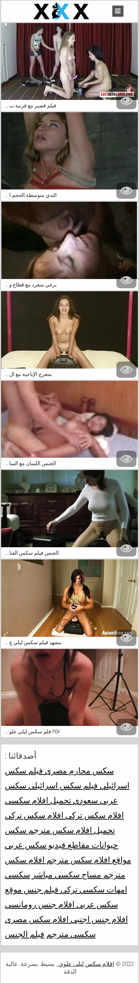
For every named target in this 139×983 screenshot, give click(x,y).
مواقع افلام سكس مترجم (87, 859)
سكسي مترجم (71, 934)
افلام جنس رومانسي (40, 904)
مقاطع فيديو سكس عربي (47, 845)
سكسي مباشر (56, 874)
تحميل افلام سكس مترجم (70, 830)
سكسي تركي (82, 889)
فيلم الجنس (24, 934)
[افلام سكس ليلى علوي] (62, 11)
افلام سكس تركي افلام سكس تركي (64, 815)
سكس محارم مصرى (78, 770)
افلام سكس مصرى (37, 919)
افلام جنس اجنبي (98, 919)
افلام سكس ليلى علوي (85, 964)
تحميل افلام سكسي (38, 800)
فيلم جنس (40, 889)
